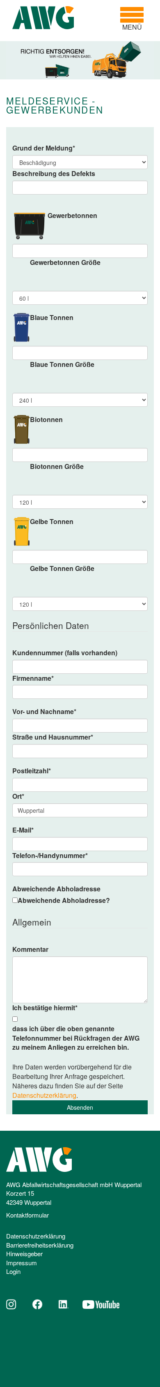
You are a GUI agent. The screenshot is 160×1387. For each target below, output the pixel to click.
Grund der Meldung (43, 148)
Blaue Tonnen (51, 317)
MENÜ (135, 19)
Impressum (21, 1262)
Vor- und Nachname (44, 711)
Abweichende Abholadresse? (64, 900)
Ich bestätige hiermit (45, 1007)
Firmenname (33, 678)
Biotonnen (46, 419)
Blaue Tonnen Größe (62, 364)
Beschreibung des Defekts (53, 173)
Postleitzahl (31, 770)
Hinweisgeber (24, 1253)
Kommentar (30, 949)
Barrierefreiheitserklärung (39, 1245)
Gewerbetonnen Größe (65, 262)
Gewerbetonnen (72, 215)
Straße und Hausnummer (52, 737)
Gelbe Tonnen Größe (62, 568)
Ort (18, 796)
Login (13, 1271)
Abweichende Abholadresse (56, 888)
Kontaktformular (27, 1215)
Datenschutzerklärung (44, 1095)
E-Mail (23, 830)
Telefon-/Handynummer (50, 855)
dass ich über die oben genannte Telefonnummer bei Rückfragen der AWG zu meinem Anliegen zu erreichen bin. (75, 1038)
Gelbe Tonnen (51, 521)
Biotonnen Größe (57, 466)
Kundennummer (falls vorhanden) (64, 652)
